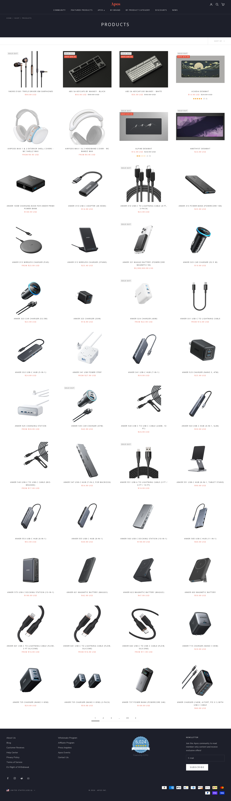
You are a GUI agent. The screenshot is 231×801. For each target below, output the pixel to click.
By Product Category (138, 10)
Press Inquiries (65, 747)
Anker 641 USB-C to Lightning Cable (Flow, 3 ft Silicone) (31, 647)
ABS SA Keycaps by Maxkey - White (144, 91)
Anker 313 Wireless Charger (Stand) (87, 262)
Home (9, 18)
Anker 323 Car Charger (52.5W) (31, 319)
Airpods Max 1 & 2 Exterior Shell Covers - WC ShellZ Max (31, 150)
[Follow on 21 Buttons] (28, 778)
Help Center (12, 752)
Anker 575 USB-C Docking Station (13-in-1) (30, 592)
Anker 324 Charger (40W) (143, 319)
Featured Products (82, 10)
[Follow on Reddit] (21, 778)
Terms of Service (14, 762)
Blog (8, 742)
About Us (11, 737)
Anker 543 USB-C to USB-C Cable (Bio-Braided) (30, 483)
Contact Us (63, 757)
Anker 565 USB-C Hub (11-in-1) (200, 539)
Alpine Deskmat (143, 149)
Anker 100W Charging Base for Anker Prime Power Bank (30, 207)
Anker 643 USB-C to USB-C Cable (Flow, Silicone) (143, 647)
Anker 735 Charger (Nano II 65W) (31, 702)
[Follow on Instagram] (14, 778)
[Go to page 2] (136, 718)
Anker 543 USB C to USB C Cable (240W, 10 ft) (143, 427)
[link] (140, 747)
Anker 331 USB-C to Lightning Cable (200, 319)
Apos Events (64, 752)
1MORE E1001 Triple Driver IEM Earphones (30, 91)
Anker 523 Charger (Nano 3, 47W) (200, 372)
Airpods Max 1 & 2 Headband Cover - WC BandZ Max (87, 150)
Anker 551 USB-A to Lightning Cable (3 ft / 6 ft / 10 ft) (143, 483)
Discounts (161, 10)
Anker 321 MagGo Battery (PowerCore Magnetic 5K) (144, 263)
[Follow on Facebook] (7, 778)
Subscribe (197, 767)
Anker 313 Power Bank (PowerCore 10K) (200, 206)
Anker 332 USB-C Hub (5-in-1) (30, 372)
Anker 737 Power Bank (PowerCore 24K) (143, 702)
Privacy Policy (12, 757)
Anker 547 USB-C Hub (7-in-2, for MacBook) (87, 482)
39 (127, 718)
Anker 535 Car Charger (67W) (87, 426)
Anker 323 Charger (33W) (87, 319)
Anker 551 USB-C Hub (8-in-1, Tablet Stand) (200, 482)
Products (26, 18)
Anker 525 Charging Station (30, 426)
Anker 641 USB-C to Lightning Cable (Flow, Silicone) (87, 647)
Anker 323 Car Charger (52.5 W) (200, 262)
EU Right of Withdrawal (17, 767)
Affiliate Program (66, 742)
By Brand (115, 10)
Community (59, 10)
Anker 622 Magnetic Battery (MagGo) (143, 592)
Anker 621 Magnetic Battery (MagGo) (87, 592)
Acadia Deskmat (200, 91)
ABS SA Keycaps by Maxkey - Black (87, 91)
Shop (16, 18)
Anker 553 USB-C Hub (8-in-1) (30, 539)
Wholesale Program (67, 737)
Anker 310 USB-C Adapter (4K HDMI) (87, 206)
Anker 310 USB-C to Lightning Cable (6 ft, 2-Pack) (144, 207)
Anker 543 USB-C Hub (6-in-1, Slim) (200, 426)
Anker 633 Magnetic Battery (200, 592)
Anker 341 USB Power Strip (87, 372)
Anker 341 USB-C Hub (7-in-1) (143, 372)
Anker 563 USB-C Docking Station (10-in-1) (143, 539)
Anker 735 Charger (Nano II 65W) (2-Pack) (87, 702)
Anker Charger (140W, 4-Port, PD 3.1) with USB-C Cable (200, 703)
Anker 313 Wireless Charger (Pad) (30, 262)
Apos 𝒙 (101, 10)
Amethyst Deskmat (200, 149)
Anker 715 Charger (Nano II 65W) (200, 646)
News (175, 10)
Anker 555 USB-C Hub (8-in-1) (87, 539)
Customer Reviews (15, 747)
